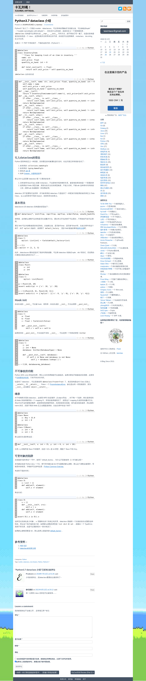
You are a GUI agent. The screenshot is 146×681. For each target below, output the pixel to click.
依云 (102, 235)
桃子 (102, 297)
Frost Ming (104, 279)
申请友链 (78, 679)
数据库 (103, 165)
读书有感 (103, 193)
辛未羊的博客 (105, 258)
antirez (102, 287)
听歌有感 (103, 157)
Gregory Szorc (105, 290)
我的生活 (103, 162)
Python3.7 (46, 562)
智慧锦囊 (103, 308)
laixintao (39, 25)
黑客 (102, 196)
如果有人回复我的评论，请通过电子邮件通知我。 (33, 662)
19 (110, 52)
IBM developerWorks (108, 227)
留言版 (70, 679)
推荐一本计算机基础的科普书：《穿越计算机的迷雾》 (37, 672)
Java (102, 131)
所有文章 (18, 2)
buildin (20, 562)
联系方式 (63, 679)
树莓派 (103, 172)
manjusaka (104, 266)
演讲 (28, 2)
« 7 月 (102, 62)
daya (102, 256)
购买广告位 (122, 115)
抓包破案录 (65, 15)
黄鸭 (102, 292)
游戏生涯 (103, 175)
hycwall (103, 212)
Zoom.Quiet (104, 245)
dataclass (26, 562)
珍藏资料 (45, 15)
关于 (84, 679)
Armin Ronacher (106, 240)
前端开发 (103, 152)
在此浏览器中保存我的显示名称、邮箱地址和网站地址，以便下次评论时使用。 (45, 659)
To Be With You (106, 204)
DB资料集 (54, 15)
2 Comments (48, 25)
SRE (102, 144)
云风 (102, 219)
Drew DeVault (105, 261)
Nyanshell (104, 295)
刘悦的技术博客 (106, 269)
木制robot (104, 238)
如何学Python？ (32, 15)
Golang (103, 128)
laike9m (103, 232)
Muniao (103, 274)
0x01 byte (104, 310)
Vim (101, 146)
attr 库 (28, 171)
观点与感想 (104, 188)
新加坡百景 (104, 167)
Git (101, 126)
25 (106, 55)
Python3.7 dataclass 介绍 (33, 21)
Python (24, 559)
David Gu (103, 214)
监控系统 (103, 180)
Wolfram (103, 149)
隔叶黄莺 (103, 230)
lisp (101, 136)
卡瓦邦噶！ (23, 7)
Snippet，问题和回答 (32, 173)
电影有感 (103, 178)
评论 (17, 615)
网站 (16, 652)
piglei (102, 222)
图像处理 (103, 159)
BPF (102, 123)
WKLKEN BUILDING (108, 248)
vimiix (102, 251)
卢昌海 (103, 313)
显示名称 (18, 639)
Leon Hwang (105, 316)
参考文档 (80, 228)
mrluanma (104, 225)
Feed (119, 349)
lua (101, 139)
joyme (102, 206)
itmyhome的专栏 (106, 209)
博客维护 (103, 154)
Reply (92, 574)
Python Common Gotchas (53, 466)
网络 (102, 185)
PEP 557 (23, 546)
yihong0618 (104, 305)
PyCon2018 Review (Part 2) (83, 672)
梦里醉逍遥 (104, 217)
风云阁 (103, 303)
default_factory (55, 531)
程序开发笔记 (105, 183)
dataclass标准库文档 (28, 548)
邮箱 (17, 646)
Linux (102, 133)
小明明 (103, 282)
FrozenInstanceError (57, 384)
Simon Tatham (105, 300)
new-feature (33, 562)
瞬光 (102, 253)
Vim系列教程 (19, 15)
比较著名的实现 (23, 378)
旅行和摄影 (104, 170)
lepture (102, 284)
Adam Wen (104, 264)
